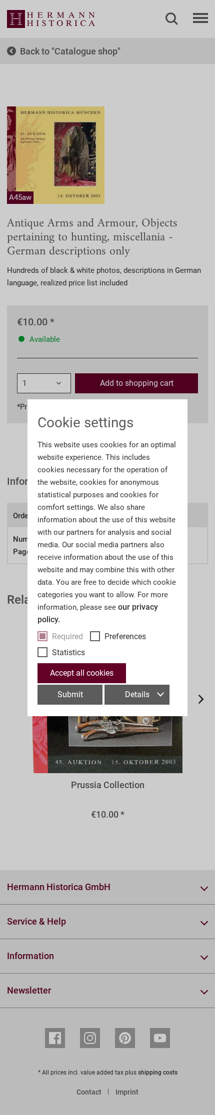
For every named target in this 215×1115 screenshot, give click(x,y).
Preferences (125, 636)
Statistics (68, 652)
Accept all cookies (82, 673)
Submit (70, 694)
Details (137, 694)
